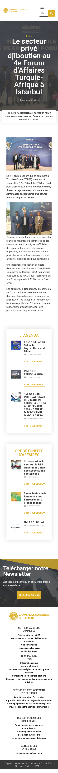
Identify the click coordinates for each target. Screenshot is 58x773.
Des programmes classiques (29, 725)
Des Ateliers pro (29, 728)
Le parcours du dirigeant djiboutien (29, 738)
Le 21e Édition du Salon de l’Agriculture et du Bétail (35, 347)
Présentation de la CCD (29, 635)
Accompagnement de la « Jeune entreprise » (29, 703)
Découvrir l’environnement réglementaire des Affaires (29, 680)
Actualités (24, 113)
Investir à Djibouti (29, 666)
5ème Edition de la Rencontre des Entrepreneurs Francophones (35, 498)
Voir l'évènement (34, 361)
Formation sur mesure (29, 735)
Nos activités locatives (29, 648)
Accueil (12, 113)
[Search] (51, 13)
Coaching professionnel (29, 731)
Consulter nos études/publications (29, 676)
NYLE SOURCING (34, 522)
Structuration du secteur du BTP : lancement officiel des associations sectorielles (35, 467)
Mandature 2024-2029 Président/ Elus (29, 638)
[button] (42, 7)
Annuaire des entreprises (29, 753)
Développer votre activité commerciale (29, 707)
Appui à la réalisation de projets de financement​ (29, 700)
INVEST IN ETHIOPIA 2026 (33, 373)
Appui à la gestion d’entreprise (29, 697)
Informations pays (29, 663)
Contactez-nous (29, 651)
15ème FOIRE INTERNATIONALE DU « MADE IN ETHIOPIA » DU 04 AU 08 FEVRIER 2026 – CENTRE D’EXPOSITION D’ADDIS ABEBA (35, 404)
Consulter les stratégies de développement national (29, 671)
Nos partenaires (29, 645)
